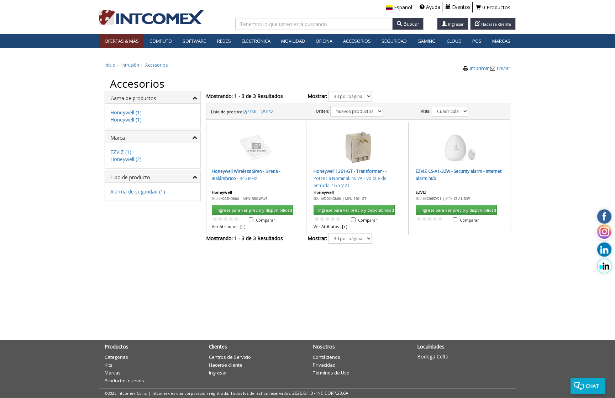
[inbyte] (604, 266)
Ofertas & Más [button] (122, 41)
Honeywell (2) (126, 159)
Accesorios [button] (357, 41)
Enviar (503, 68)
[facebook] (604, 217)
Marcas (501, 41)
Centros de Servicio (230, 357)
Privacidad (324, 365)
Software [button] (194, 41)
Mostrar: (317, 96)
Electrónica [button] (256, 41)
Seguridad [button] (394, 41)
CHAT (592, 386)
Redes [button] (224, 41)
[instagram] (604, 233)
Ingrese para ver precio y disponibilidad (254, 210)
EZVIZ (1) (120, 152)
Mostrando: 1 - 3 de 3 (244, 96)
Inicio (110, 65)
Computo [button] (160, 41)
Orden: (322, 111)
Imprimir (479, 68)
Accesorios (156, 65)
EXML (252, 111)
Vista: (426, 111)
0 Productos (495, 7)
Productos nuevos (124, 380)
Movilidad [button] (293, 41)
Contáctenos (326, 357)
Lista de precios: (226, 111)
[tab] (152, 97)
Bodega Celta (432, 356)
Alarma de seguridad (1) (137, 191)
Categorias (116, 357)
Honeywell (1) (126, 112)
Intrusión (130, 65)
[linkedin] (604, 250)
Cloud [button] (454, 41)
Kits (108, 365)
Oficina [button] (324, 41)
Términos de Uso (331, 372)
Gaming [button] (426, 41)
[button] (399, 7)
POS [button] (477, 41)
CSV (269, 111)
